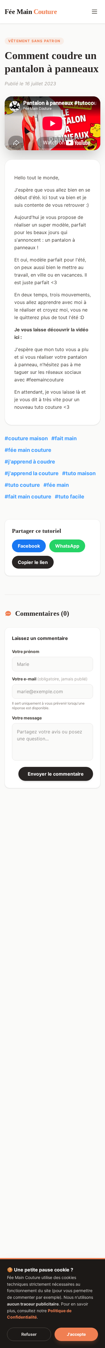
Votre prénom (25, 651)
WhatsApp (67, 546)
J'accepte (76, 1334)
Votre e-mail (50, 678)
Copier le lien (33, 562)
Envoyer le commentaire (56, 774)
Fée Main (31, 11)
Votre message (27, 717)
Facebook (29, 546)
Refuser (29, 1334)
